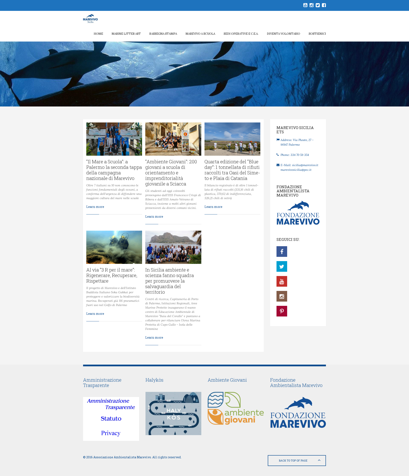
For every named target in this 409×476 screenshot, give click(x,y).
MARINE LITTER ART (126, 34)
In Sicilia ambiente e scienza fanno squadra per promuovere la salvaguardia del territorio (169, 281)
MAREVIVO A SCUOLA (200, 34)
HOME (98, 34)
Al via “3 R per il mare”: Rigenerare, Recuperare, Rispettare (111, 275)
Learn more (95, 207)
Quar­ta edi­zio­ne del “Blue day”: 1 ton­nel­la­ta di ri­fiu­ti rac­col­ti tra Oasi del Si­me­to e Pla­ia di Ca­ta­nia (232, 169)
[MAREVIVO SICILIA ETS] (93, 18)
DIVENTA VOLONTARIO (283, 34)
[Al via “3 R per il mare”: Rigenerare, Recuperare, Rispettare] (114, 247)
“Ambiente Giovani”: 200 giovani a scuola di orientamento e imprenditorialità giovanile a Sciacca (171, 172)
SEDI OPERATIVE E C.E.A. (241, 34)
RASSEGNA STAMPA (163, 34)
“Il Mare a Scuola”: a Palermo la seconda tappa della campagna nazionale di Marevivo (114, 169)
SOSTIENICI (317, 34)
